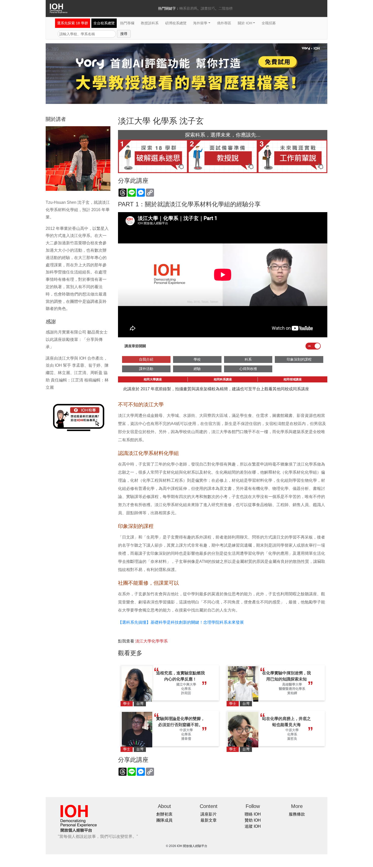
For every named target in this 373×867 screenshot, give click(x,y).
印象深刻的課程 (299, 359)
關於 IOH (245, 23)
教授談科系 (150, 23)
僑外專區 (224, 23)
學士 (126, 704)
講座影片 (208, 814)
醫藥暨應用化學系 (292, 689)
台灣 (139, 704)
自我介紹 (146, 359)
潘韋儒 (186, 739)
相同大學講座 (153, 379)
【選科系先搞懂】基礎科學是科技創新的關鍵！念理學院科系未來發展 (181, 622)
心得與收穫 (248, 369)
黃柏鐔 (292, 693)
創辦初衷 (164, 814)
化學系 (186, 689)
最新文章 (208, 820)
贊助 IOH (253, 820)
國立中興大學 (186, 684)
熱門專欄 (127, 23)
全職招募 (269, 23)
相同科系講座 (223, 379)
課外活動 (146, 369)
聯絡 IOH (253, 814)
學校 (197, 359)
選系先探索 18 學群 (72, 23)
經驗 (197, 369)
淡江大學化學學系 (151, 641)
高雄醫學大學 (292, 684)
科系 (248, 359)
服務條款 (297, 814)
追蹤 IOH (253, 826)
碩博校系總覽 (176, 23)
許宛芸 (186, 693)
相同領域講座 (292, 379)
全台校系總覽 (104, 23)
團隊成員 (164, 820)
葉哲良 (292, 739)
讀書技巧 (208, 8)
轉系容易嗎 (188, 8)
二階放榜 (225, 8)
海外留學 (200, 23)
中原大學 (186, 730)
